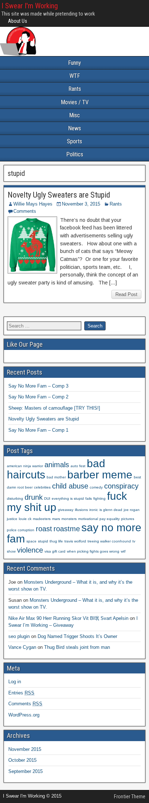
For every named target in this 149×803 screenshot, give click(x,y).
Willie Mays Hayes (32, 204)
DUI (47, 498)
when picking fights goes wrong (93, 551)
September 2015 (25, 771)
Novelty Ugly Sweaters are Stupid (59, 194)
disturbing (15, 498)
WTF (74, 75)
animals (56, 465)
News (74, 128)
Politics (74, 154)
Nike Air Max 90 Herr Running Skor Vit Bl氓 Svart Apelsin (68, 618)
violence (30, 550)
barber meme (99, 475)
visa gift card (54, 551)
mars (56, 519)
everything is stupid (68, 498)
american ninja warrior (25, 466)
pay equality (109, 519)
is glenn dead (110, 510)
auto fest (78, 466)
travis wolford (75, 541)
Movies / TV (75, 102)
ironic (93, 510)
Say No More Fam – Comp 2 (38, 397)
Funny (74, 62)
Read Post (126, 294)
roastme (67, 529)
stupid (43, 541)
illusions (81, 510)
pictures (127, 519)
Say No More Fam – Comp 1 (38, 430)
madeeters (42, 519)
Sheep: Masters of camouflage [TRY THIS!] (54, 408)
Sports (74, 141)
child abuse (70, 486)
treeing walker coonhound (109, 541)
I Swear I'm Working (29, 5)
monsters (69, 519)
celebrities (42, 487)
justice (12, 519)
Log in (14, 681)
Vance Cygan (22, 647)
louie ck (25, 519)
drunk (34, 497)
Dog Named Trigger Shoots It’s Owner (77, 636)
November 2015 (24, 749)
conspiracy (121, 486)
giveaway (65, 510)
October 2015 (22, 760)
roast (44, 529)
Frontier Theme (129, 796)
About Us (17, 21)
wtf (123, 551)
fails (88, 498)
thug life (56, 541)
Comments (24, 211)
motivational (88, 519)
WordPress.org (23, 715)
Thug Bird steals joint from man (77, 647)
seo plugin (19, 636)
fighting (99, 498)
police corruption (20, 530)
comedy (96, 487)
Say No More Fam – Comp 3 (38, 386)
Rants (74, 88)
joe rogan (132, 510)
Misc (74, 115)
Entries (21, 693)
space (31, 541)
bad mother (56, 477)
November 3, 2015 (81, 204)
